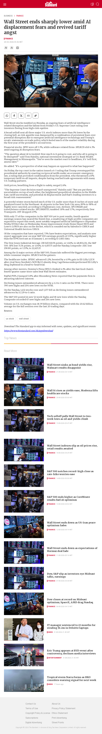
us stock (10, 318)
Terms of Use (32, 708)
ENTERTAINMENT (55, 658)
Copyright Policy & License (38, 713)
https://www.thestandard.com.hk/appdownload (28, 330)
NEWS (50, 632)
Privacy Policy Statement (63, 708)
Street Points (58, 722)
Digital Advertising (34, 722)
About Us (56, 703)
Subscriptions (32, 718)
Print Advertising (59, 718)
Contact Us (31, 703)
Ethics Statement (60, 713)
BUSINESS (8, 16)
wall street (24, 318)
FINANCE (20, 16)
